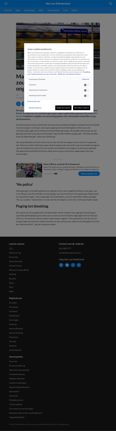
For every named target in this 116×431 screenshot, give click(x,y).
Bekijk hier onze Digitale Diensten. (69, 74)
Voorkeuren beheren (35, 107)
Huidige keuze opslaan (63, 107)
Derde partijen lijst (33, 101)
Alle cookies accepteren (81, 107)
